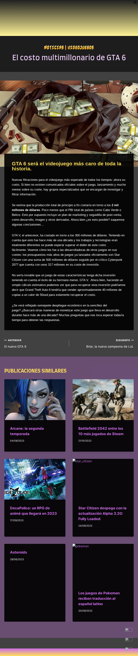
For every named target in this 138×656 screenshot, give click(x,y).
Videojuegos (81, 47)
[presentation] (34, 399)
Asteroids (18, 552)
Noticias (54, 47)
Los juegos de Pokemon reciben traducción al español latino (99, 598)
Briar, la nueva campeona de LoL (110, 343)
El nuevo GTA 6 (15, 343)
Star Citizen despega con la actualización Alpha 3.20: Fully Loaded (102, 513)
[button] (135, 3)
